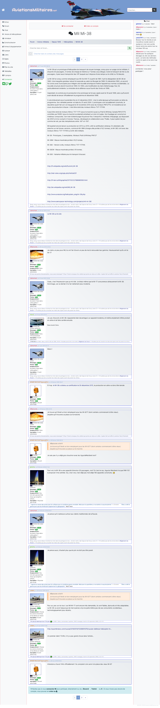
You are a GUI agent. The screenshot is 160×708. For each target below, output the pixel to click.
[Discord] (3, 84)
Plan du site (8, 67)
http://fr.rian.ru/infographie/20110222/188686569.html (67, 180)
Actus (6, 22)
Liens (6, 55)
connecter (50, 689)
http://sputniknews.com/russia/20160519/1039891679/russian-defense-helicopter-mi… (79, 629)
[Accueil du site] (3, 10)
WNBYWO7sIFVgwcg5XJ (39, 382)
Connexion (8, 79)
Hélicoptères (68, 42)
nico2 (32, 314)
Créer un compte (92, 26)
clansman (33, 66)
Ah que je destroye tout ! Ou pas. (40, 621)
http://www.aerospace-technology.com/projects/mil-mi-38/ (69, 201)
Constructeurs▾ (9, 42)
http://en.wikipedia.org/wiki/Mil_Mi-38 (61, 187)
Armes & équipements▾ (12, 46)
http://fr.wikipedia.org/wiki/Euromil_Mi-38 (62, 166)
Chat (6, 30)
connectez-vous (141, 69)
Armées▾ (7, 38)
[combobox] (139, 10)
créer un (52, 691)
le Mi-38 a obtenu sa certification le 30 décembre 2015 (73, 385)
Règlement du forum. (84, 341)
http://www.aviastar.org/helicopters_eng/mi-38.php (66, 194)
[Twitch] (6, 84)
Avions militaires (43, 42)
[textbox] (139, 10)
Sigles (6, 59)
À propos (7, 75)
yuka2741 (139, 38)
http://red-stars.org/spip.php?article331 (62, 173)
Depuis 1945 (56, 42)
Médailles (8, 71)
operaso (139, 32)
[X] (10, 84)
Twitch (94, 689)
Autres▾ (7, 51)
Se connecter (68, 26)
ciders (32, 590)
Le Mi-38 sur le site (54, 214)
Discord (86, 689)
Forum (6, 26)
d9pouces (33, 247)
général (138, 24)
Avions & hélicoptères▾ (12, 34)
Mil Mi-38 (79, 42)
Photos (7, 63)
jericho (32, 467)
